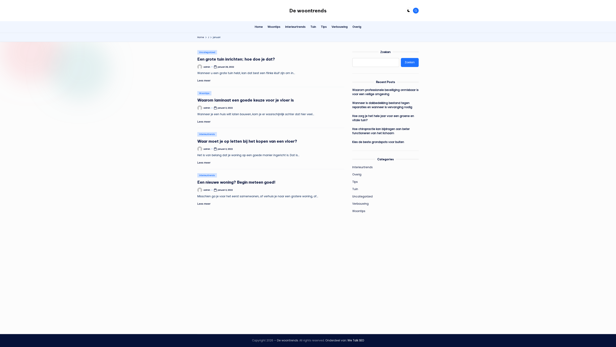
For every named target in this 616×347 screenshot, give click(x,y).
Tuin (355, 189)
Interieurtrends (207, 134)
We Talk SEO (355, 340)
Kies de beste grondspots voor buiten (378, 142)
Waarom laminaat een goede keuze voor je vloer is (245, 100)
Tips (355, 182)
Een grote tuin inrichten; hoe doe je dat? (236, 59)
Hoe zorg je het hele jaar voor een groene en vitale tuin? (383, 118)
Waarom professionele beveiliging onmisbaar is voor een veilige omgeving (385, 92)
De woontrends (308, 11)
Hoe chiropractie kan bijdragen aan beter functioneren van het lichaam (381, 131)
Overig (356, 174)
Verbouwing (360, 204)
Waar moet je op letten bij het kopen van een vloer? (247, 141)
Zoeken (385, 52)
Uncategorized (207, 52)
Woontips (204, 93)
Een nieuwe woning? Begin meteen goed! (236, 182)
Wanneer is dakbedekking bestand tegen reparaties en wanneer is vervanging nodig (382, 105)
